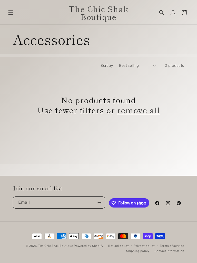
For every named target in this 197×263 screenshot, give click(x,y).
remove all (138, 110)
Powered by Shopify (89, 246)
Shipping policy (138, 251)
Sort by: (107, 65)
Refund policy (118, 246)
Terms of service (172, 246)
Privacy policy (144, 246)
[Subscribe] (99, 202)
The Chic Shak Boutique (55, 246)
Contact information (169, 251)
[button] (10, 12)
